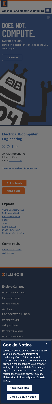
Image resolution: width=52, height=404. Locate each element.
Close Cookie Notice (23, 396)
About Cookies (19, 387)
